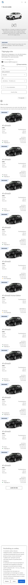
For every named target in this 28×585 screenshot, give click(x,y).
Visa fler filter (14, 92)
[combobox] (14, 75)
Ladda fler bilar (14, 487)
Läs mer (5, 47)
